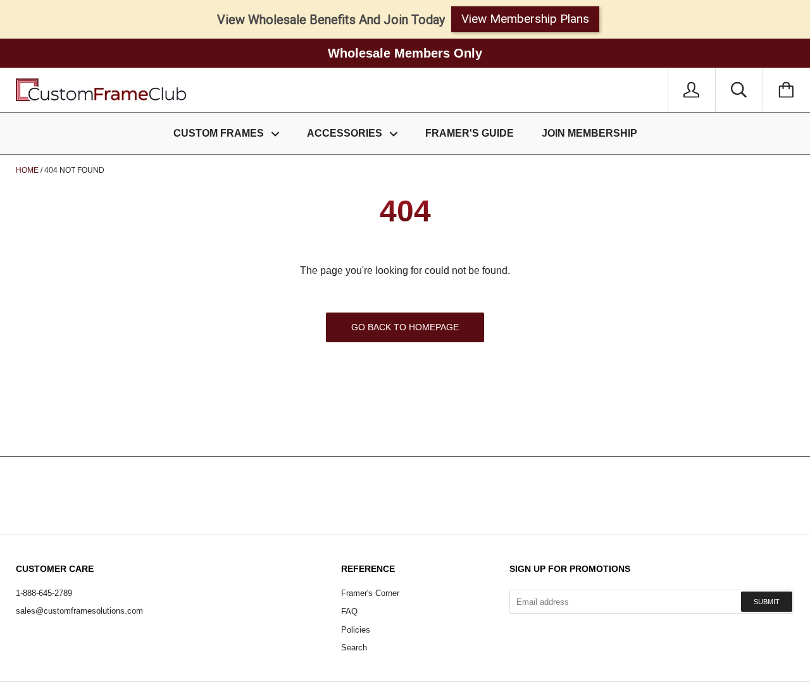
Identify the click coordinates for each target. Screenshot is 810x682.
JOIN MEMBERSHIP (589, 133)
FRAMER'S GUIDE (469, 133)
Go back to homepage (405, 327)
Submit (767, 601)
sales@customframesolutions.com (79, 611)
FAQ (349, 611)
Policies (355, 630)
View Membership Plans (525, 18)
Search (354, 647)
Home (27, 170)
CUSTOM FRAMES (219, 133)
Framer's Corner (370, 593)
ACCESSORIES (346, 133)
